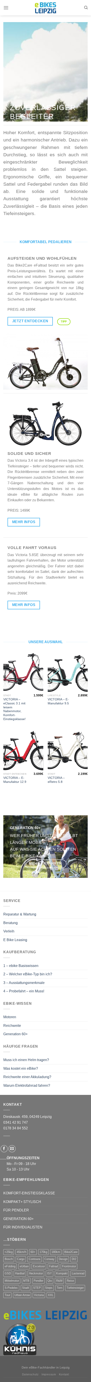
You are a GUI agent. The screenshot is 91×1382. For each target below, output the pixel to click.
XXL (50, 1295)
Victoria (39, 1295)
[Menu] (6, 7)
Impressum (49, 1374)
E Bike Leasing (15, 940)
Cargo (21, 1259)
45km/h (21, 1252)
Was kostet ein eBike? (20, 1068)
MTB (26, 1280)
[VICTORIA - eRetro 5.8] (68, 750)
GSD (8, 1273)
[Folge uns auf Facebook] (4, 1148)
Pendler (38, 1280)
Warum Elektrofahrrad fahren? (26, 1085)
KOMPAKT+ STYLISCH (22, 1202)
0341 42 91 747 (15, 1122)
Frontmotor (69, 1266)
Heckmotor (36, 1273)
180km (55, 1252)
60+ (32, 1252)
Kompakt (62, 1273)
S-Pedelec (11, 1287)
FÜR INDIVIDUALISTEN (22, 1227)
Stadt (25, 1287)
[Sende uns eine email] (12, 1148)
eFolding (10, 1266)
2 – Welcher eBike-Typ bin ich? (27, 974)
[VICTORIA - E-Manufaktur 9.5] (68, 672)
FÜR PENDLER (16, 1210)
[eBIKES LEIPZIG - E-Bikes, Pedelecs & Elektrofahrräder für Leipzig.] (45, 8)
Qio (49, 1280)
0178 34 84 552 (15, 1128)
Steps (49, 1287)
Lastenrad (78, 1273)
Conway (49, 1259)
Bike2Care (71, 1252)
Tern (59, 1287)
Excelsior (39, 1266)
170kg (43, 1252)
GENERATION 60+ (18, 1219)
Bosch (9, 1259)
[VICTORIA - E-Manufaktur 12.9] (23, 750)
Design (63, 1259)
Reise (70, 1280)
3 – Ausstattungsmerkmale (24, 983)
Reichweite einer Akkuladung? (27, 1077)
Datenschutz (30, 1374)
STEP (37, 1287)
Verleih (8, 931)
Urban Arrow (22, 1295)
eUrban (24, 1266)
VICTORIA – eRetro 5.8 (56, 779)
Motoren (9, 1017)
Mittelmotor (12, 1280)
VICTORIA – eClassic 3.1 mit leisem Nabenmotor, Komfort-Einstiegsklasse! (14, 709)
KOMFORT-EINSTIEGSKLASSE (29, 1193)
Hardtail (20, 1273)
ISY (49, 1273)
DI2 (74, 1259)
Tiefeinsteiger (75, 1287)
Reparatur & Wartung (19, 914)
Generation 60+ (15, 1034)
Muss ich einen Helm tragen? (26, 1060)
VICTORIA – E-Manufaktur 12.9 (14, 779)
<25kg (9, 1252)
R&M (59, 1280)
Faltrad (53, 1266)
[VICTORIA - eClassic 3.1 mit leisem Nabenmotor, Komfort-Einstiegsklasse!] (23, 672)
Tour (7, 1295)
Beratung (10, 923)
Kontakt (64, 1374)
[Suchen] (86, 7)
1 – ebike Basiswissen (20, 966)
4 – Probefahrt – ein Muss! (23, 991)
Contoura (34, 1259)
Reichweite (12, 1025)
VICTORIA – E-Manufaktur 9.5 (58, 701)
